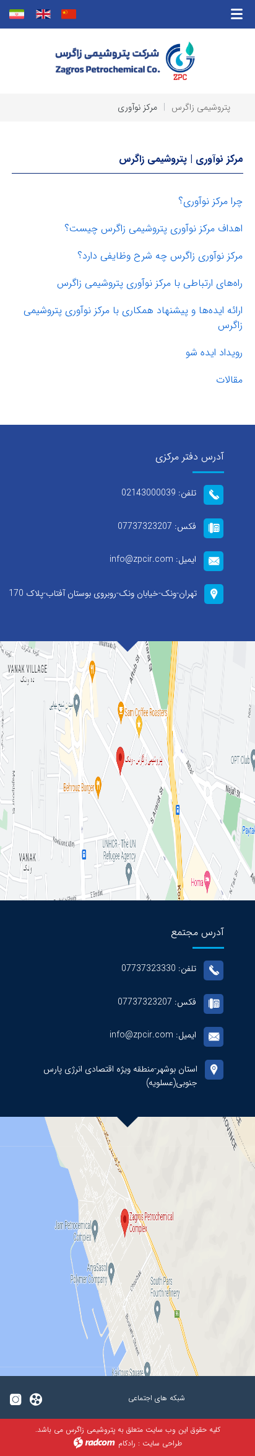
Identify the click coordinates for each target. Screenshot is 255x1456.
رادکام (127, 1443)
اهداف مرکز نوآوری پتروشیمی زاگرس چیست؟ (153, 228)
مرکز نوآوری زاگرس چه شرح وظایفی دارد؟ (160, 256)
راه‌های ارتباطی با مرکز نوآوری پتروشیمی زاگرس (150, 283)
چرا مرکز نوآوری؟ (210, 201)
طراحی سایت (162, 1443)
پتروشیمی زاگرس (200, 107)
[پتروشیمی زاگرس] (127, 61)
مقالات (229, 380)
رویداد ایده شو (214, 352)
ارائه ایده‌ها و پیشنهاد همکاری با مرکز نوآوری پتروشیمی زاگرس (133, 318)
